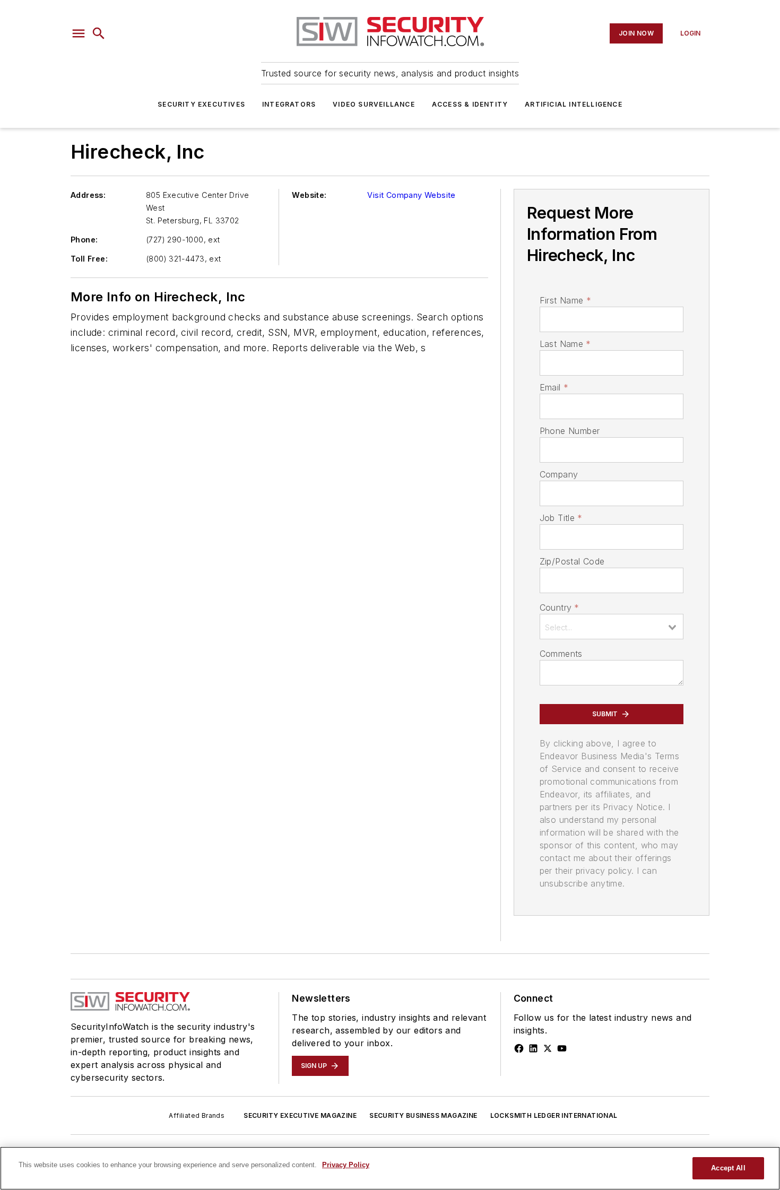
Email (554, 387)
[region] (390, 1168)
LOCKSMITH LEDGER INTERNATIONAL (554, 1115)
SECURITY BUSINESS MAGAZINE (423, 1115)
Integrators (289, 104)
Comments (561, 653)
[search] (99, 33)
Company (559, 474)
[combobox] (611, 626)
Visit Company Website (411, 194)
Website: (309, 194)
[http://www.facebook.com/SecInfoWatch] (519, 1048)
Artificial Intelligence (573, 104)
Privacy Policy (345, 1165)
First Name (565, 300)
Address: (88, 194)
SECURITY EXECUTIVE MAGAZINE (300, 1115)
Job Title (561, 518)
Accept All (728, 1168)
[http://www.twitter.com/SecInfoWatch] (547, 1048)
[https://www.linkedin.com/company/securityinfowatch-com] (533, 1048)
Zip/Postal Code (572, 561)
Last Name (565, 343)
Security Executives (201, 104)
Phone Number (570, 430)
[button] (78, 33)
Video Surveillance (374, 104)
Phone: (84, 239)
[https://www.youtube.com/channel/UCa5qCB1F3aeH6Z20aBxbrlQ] (562, 1048)
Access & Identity (470, 104)
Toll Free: (89, 258)
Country (559, 607)
